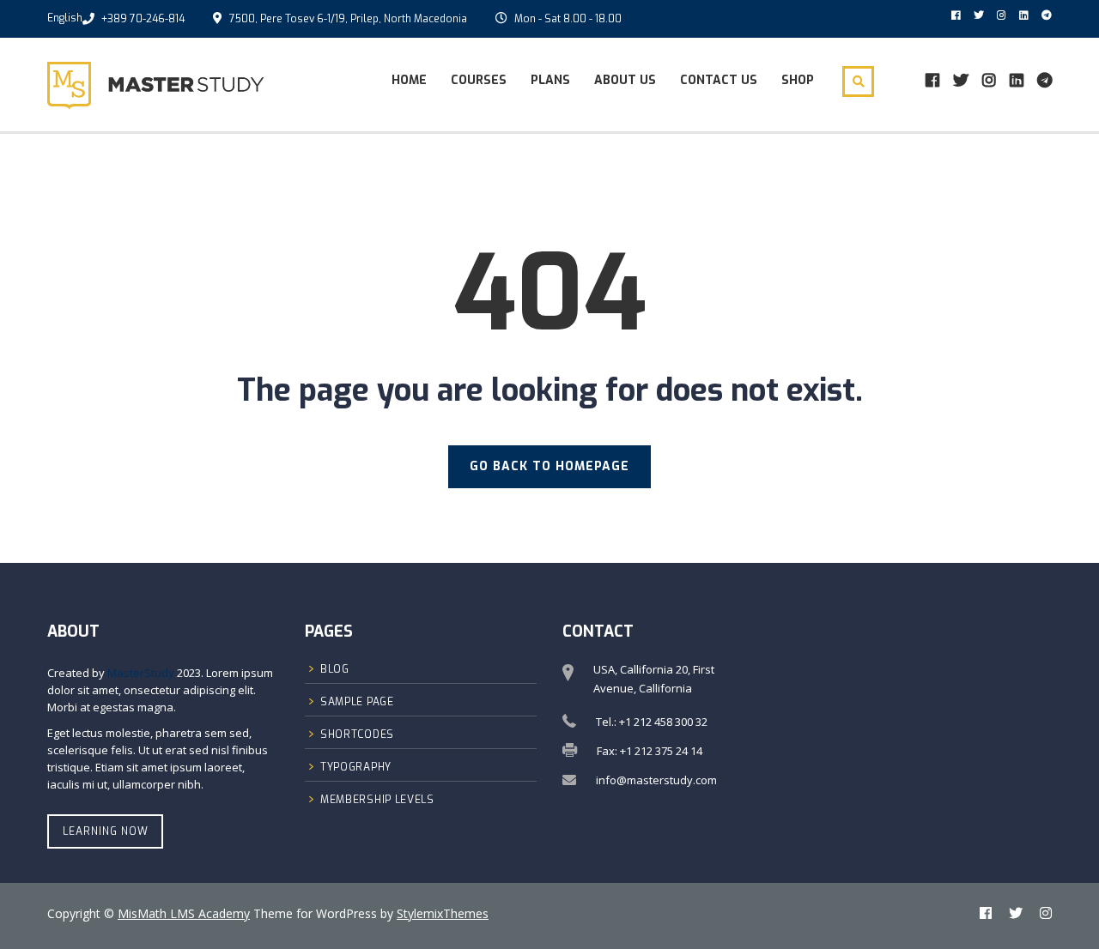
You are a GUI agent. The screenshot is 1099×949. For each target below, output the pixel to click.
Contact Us (718, 80)
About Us (625, 80)
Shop (797, 80)
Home (409, 80)
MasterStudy (140, 672)
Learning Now (106, 831)
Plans (550, 80)
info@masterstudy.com (656, 780)
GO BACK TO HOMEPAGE (549, 466)
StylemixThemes (443, 913)
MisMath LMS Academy (184, 913)
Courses (479, 80)
